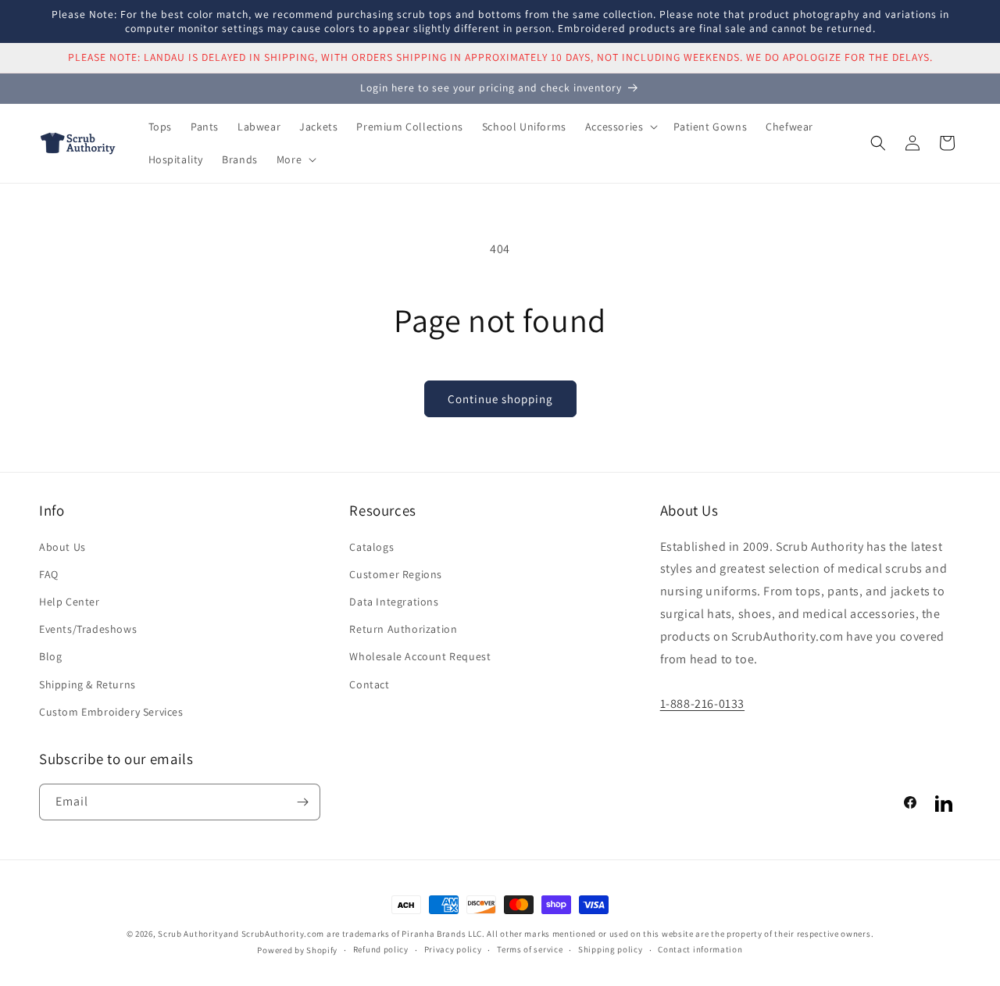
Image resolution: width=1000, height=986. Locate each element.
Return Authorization (403, 629)
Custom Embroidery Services (111, 712)
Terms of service (529, 949)
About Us (62, 547)
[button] (620, 126)
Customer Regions (395, 574)
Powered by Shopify (297, 950)
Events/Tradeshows (88, 629)
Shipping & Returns (87, 684)
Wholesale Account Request (420, 656)
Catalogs (371, 547)
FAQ (49, 574)
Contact (369, 684)
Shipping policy (610, 949)
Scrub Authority (190, 933)
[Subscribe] (302, 802)
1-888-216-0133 (702, 703)
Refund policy (381, 949)
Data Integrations (393, 602)
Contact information (700, 949)
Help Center (69, 602)
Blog (50, 656)
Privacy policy (453, 949)
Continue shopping (500, 398)
